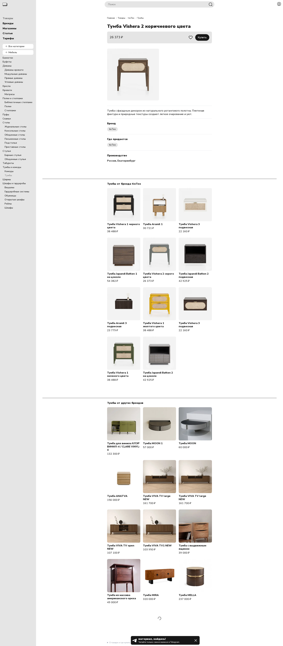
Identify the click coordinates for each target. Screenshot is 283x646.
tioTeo (131, 18)
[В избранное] (190, 37)
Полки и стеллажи (13, 98)
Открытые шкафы (14, 199)
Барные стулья (13, 155)
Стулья (7, 151)
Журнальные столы (15, 126)
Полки (8, 106)
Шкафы (9, 207)
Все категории (16, 46)
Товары (8, 18)
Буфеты (7, 61)
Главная (111, 18)
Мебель (13, 52)
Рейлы (8, 203)
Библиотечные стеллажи (18, 102)
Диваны (7, 65)
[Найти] (211, 4)
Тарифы (8, 38)
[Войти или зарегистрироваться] (279, 4)
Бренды (8, 23)
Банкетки (8, 57)
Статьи (8, 33)
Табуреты (8, 163)
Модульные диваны (16, 74)
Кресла (6, 86)
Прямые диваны (13, 78)
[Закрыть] (195, 640)
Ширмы (7, 179)
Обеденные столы (15, 134)
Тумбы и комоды (12, 167)
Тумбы (8, 175)
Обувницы (10, 195)
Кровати (7, 90)
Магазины (9, 28)
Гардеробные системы (17, 191)
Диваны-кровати (14, 69)
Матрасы (10, 94)
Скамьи (7, 118)
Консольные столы (15, 130)
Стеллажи (10, 110)
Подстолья (11, 142)
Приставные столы (15, 146)
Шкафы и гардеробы (14, 183)
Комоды (9, 171)
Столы (6, 122)
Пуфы (6, 114)
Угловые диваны (14, 82)
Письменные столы (15, 138)
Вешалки (9, 187)
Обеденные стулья (15, 159)
